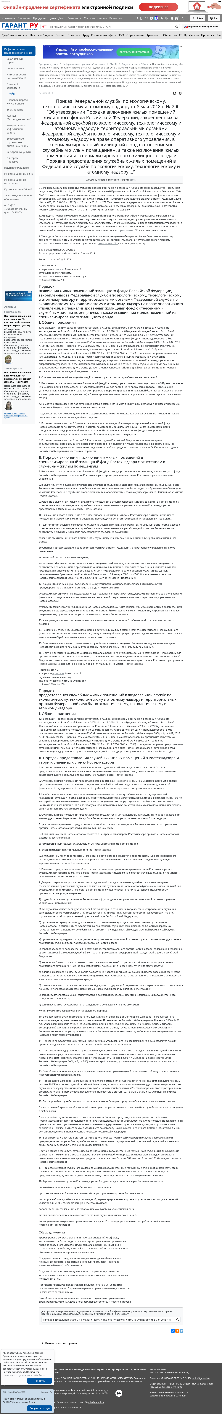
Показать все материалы (61, 1343)
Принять (39, 1380)
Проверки (207, 35)
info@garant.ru (96, 1402)
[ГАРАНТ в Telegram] (161, 18)
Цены (52, 18)
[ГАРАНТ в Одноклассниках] (172, 18)
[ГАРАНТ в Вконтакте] (146, 18)
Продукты (39, 18)
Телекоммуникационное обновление (18, 197)
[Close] (51, 1392)
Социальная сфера (103, 35)
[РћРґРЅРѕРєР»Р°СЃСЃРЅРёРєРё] (177, 1331)
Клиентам (115, 18)
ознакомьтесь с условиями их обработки (24, 1375)
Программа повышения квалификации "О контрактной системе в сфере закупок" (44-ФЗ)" (17, 320)
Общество (170, 35)
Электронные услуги (19, 152)
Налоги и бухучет (41, 35)
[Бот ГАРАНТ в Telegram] (167, 18)
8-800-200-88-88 (158, 1369)
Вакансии (24, 18)
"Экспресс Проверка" (13, 159)
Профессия (191, 35)
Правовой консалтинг (13, 86)
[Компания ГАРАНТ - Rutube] (177, 18)
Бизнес (60, 35)
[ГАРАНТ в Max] (156, 18)
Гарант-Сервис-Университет (67, 1407)
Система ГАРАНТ (16, 68)
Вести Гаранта (15, 109)
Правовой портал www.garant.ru (17, 101)
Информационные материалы (15, 181)
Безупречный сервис (15, 60)
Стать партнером (95, 18)
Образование (135, 35)
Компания (8, 18)
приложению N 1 (129, 230)
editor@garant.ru (201, 1378)
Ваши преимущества (16, 167)
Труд (86, 35)
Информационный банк (18, 173)
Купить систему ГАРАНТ (18, 189)
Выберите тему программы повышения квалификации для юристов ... (15, 415)
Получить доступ (39, 1408)
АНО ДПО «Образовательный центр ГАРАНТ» (15, 209)
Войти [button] (199, 18)
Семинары (75, 18)
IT (180, 35)
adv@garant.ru (206, 1383)
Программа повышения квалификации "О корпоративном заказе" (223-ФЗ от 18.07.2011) (17, 377)
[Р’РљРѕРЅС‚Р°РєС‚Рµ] (173, 1331)
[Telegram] (181, 1331)
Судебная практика (14, 35)
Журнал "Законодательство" (19, 117)
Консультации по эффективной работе (17, 129)
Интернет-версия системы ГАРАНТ (17, 76)
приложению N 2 (108, 243)
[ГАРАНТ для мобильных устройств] (141, 18)
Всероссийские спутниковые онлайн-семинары (17, 142)
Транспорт (154, 35)
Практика (74, 35)
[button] (201, 27)
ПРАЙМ (11, 94)
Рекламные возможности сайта (166, 1386)
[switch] (44, 27)
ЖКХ (121, 35)
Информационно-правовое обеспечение (18, 50)
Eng (216, 18)
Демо (61, 18)
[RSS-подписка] (182, 18)
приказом (58, 269)
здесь (133, 179)
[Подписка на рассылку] (136, 18)
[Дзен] (151, 18)
